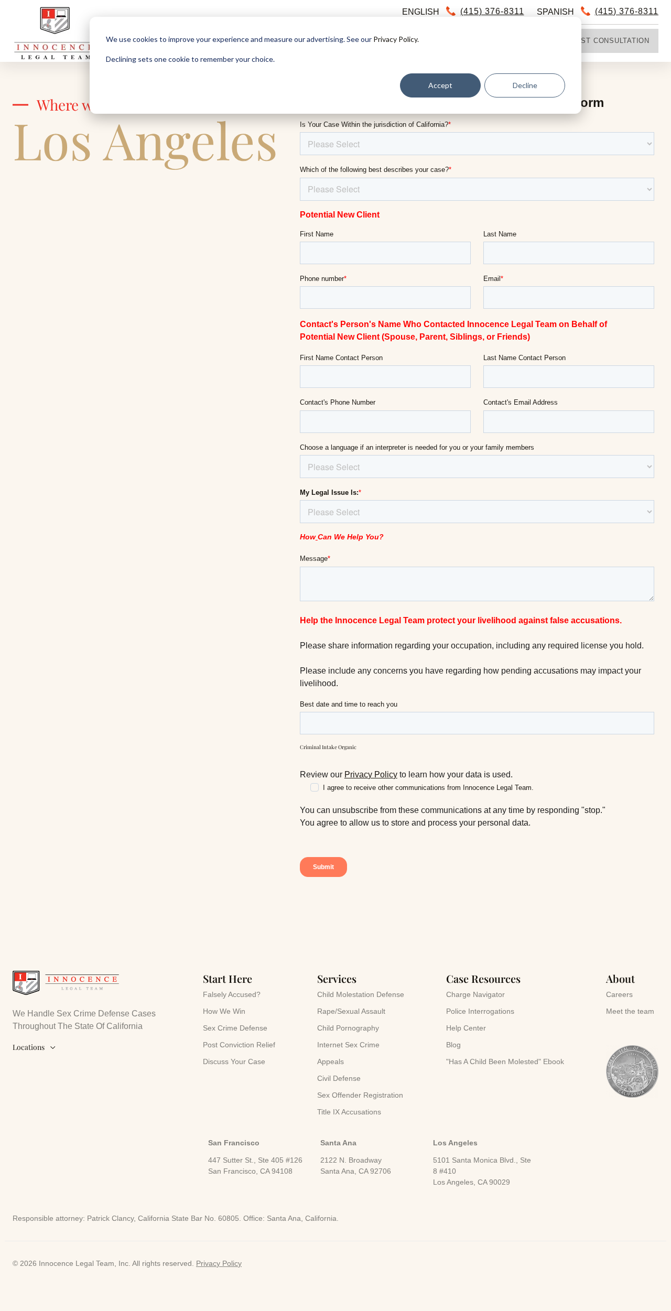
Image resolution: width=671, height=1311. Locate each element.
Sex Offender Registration (360, 1095)
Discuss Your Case (234, 1062)
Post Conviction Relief (239, 1045)
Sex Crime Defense (235, 1028)
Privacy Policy (370, 774)
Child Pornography (348, 1028)
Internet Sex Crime (348, 1045)
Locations (34, 1047)
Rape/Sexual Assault (351, 1011)
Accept (440, 85)
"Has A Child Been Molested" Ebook (505, 1062)
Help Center (466, 1028)
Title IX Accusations (349, 1112)
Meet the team (630, 1011)
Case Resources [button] (483, 978)
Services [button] (336, 978)
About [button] (620, 978)
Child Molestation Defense (360, 995)
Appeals (330, 1062)
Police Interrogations (480, 1011)
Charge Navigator (475, 995)
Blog (453, 1045)
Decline (525, 85)
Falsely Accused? (232, 995)
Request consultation (602, 41)
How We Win (224, 1011)
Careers (619, 995)
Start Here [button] (227, 978)
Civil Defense (339, 1078)
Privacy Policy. (396, 39)
